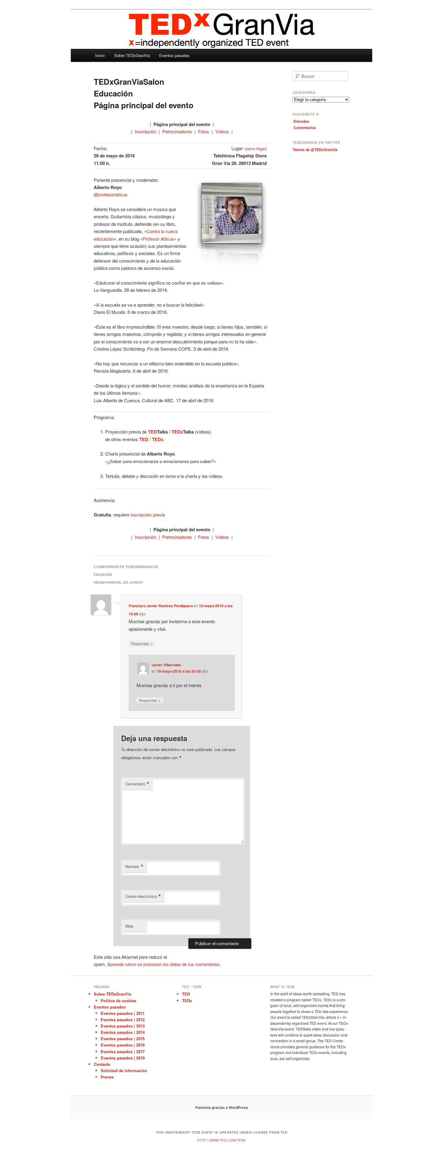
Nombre (134, 866)
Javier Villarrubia (166, 665)
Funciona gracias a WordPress (221, 1107)
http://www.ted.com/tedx (221, 1140)
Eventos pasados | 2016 (123, 1045)
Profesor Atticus (158, 238)
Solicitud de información (124, 1070)
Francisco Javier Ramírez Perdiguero (161, 605)
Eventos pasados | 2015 (123, 1038)
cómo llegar (255, 148)
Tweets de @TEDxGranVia (315, 149)
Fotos (203, 131)
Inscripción (145, 131)
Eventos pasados (174, 55)
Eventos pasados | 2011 (123, 1013)
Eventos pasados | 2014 (123, 1032)
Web (129, 926)
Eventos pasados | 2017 (123, 1051)
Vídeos (222, 131)
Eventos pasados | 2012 (123, 1019)
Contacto (102, 1064)
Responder (142, 643)
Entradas (301, 121)
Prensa (107, 1077)
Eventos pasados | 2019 (123, 1058)
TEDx (187, 1000)
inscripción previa (147, 514)
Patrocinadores (177, 131)
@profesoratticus (110, 194)
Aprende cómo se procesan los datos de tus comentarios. (164, 964)
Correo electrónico (143, 896)
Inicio (100, 55)
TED (186, 994)
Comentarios (305, 127)
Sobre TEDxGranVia (132, 55)
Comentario (137, 784)
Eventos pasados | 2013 (123, 1026)
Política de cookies (118, 1000)
